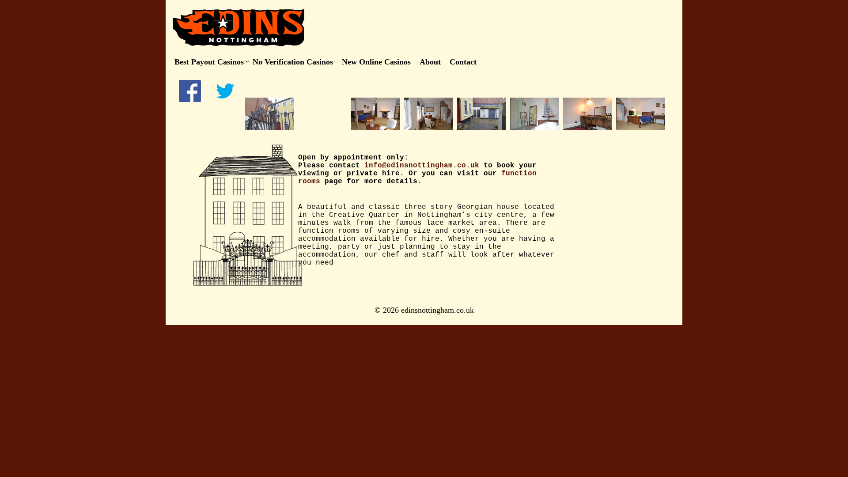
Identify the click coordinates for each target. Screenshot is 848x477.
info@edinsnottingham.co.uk (421, 166)
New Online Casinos (376, 61)
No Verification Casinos (293, 61)
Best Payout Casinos (209, 61)
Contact (463, 61)
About (430, 61)
